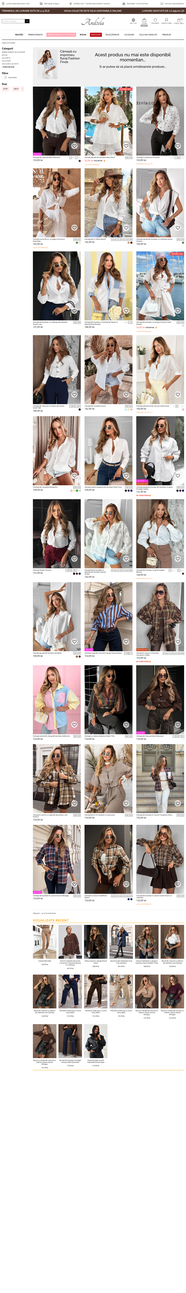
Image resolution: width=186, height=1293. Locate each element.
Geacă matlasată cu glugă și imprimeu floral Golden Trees (147, 962)
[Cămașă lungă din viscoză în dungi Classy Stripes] (108, 616)
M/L (130, 653)
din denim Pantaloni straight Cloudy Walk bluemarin (70, 1061)
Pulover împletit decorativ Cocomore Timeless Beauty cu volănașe (70, 963)
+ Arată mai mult (8, 67)
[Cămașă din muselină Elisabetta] (57, 450)
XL (79, 158)
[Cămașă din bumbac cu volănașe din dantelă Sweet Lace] (57, 285)
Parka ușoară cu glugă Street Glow (96, 962)
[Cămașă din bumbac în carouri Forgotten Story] (160, 778)
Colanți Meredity (44, 961)
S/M (125, 322)
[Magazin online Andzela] (93, 21)
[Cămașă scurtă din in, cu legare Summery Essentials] (57, 202)
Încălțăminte (112, 35)
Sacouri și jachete (10, 64)
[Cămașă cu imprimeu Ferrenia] (160, 121)
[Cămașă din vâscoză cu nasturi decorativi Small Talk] (57, 369)
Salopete (6, 58)
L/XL (130, 322)
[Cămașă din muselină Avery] (108, 369)
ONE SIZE (129, 158)
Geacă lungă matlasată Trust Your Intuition (121, 962)
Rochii (83, 35)
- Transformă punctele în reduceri (92, 4)
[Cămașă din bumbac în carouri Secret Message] (57, 859)
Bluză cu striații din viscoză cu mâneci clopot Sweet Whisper (147, 1013)
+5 (80, 491)
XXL (182, 570)
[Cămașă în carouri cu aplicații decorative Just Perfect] (57, 778)
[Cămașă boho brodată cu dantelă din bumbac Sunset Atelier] (108, 533)
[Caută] (27, 21)
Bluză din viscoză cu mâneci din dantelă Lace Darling (172, 962)
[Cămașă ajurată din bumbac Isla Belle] (57, 616)
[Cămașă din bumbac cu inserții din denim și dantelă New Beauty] (108, 285)
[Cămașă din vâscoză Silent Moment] (57, 121)
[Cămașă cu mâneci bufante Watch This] (108, 699)
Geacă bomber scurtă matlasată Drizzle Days (95, 1061)
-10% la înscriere (137, 4)
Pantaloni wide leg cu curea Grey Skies (70, 1011)
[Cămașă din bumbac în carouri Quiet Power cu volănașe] (160, 859)
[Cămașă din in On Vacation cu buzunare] (108, 778)
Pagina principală (8, 43)
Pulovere (6, 61)
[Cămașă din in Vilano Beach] (108, 202)
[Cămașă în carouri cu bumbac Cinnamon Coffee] (160, 616)
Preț (4, 84)
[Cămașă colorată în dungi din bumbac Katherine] (57, 699)
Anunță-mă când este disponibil (122, 239)
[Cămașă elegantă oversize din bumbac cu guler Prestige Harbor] (160, 450)
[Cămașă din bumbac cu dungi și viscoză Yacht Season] (160, 285)
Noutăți (19, 35)
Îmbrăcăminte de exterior (61, 35)
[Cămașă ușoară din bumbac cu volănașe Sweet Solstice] (160, 202)
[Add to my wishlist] (74, 146)
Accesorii (129, 35)
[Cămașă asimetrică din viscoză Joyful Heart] (160, 369)
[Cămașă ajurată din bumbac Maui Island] (108, 121)
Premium (166, 35)
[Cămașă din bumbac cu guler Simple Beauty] (160, 533)
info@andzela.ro (178, 4)
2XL (182, 158)
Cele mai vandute (148, 35)
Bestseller (142, 484)
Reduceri (96, 35)
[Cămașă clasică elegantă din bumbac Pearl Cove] (108, 450)
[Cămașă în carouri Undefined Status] (108, 859)
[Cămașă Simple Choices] (57, 533)
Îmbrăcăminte (35, 35)
